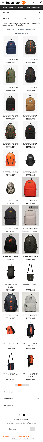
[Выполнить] (32, 429)
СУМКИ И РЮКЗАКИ (25, 7)
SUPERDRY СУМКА (30, 285)
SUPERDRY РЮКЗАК (10, 60)
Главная (4, 7)
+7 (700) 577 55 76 (9, 436)
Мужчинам (12, 7)
